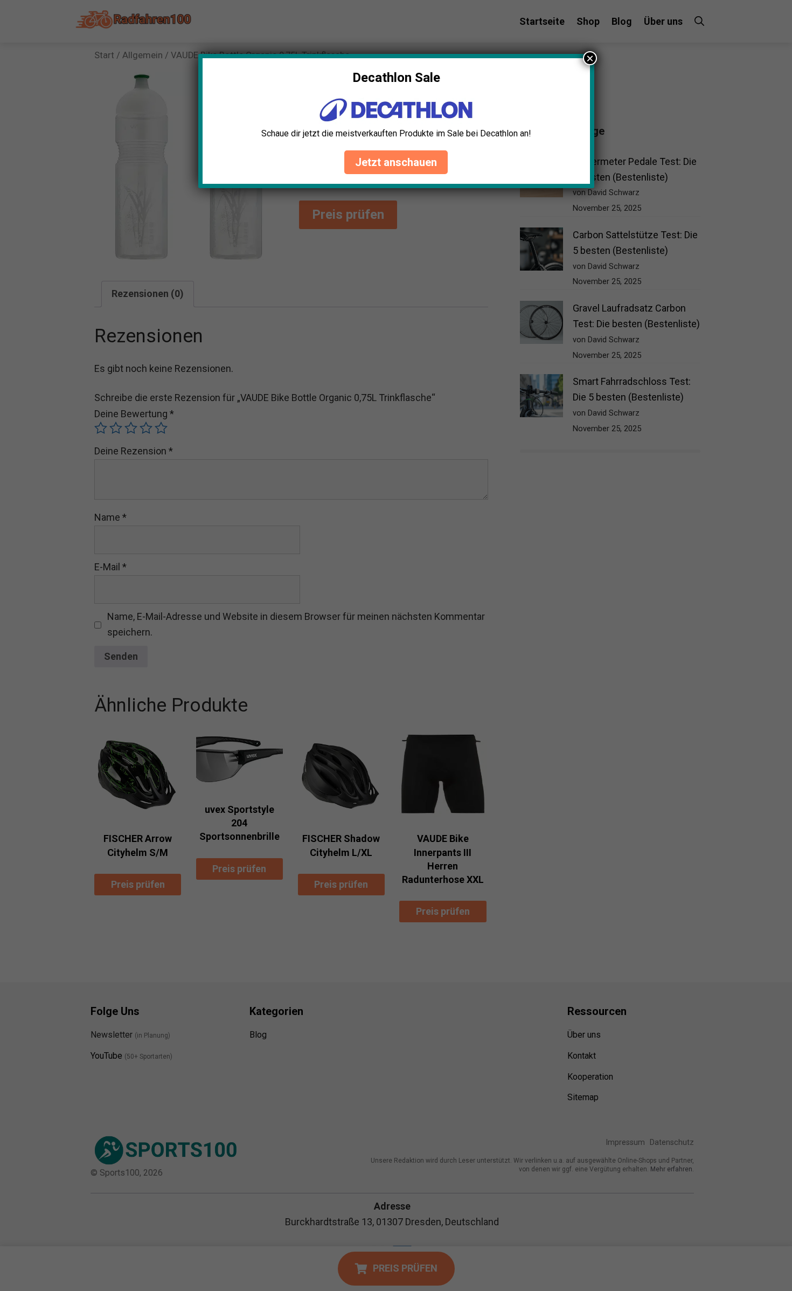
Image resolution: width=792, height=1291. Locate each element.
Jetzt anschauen (396, 162)
